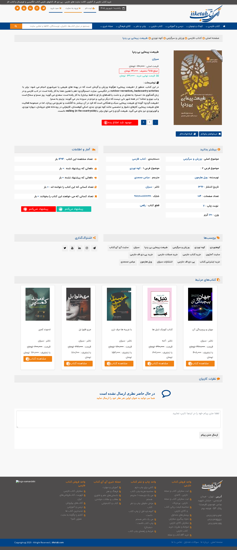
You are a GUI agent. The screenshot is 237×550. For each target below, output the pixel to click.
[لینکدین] (30, 8)
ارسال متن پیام (209, 435)
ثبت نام (88, 8)
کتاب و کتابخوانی (109, 503)
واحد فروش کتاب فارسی (75, 483)
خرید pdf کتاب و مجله (178, 534)
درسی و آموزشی (75, 507)
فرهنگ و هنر (112, 491)
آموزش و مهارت (110, 487)
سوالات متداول (191, 542)
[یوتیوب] (24, 8)
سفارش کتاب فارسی (73, 491)
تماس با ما (176, 542)
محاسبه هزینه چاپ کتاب (141, 491)
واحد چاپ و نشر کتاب (143, 482)
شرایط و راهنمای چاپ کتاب (140, 531)
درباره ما (205, 542)
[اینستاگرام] (37, 8)
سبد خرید (54, 8)
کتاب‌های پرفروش (74, 503)
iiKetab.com (58, 542)
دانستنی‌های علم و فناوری (106, 495)
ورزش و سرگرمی (175, 38)
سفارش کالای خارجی (179, 523)
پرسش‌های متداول (180, 515)
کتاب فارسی (195, 38)
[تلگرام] (43, 8)
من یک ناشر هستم (144, 519)
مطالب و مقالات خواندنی (106, 499)
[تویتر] (17, 8)
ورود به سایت (72, 8)
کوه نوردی (157, 38)
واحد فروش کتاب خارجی (181, 483)
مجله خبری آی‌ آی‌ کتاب (107, 482)
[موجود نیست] (196, 87)
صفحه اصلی (212, 38)
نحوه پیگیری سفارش (179, 519)
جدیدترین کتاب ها (74, 511)
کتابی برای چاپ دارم (144, 487)
